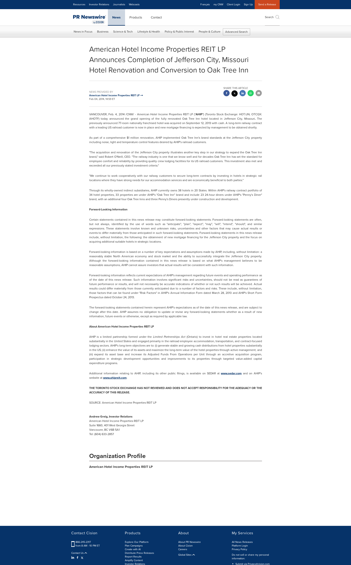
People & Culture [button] (209, 31)
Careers (182, 549)
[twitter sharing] (234, 94)
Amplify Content (134, 560)
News (116, 17)
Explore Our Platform (136, 542)
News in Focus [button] (83, 31)
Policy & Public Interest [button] (179, 31)
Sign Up (248, 4)
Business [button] (102, 31)
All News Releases (242, 542)
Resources (79, 4)
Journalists (119, 4)
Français (205, 4)
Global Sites (185, 555)
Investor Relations (99, 4)
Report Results (133, 557)
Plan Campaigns (134, 546)
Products (135, 17)
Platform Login (240, 546)
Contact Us (77, 553)
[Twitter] (82, 558)
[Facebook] (77, 558)
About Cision (185, 546)
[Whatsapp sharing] (251, 93)
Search (269, 17)
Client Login (233, 4)
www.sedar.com (231, 373)
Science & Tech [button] (123, 31)
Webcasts (134, 4)
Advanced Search (236, 32)
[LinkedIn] (73, 558)
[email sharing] (259, 93)
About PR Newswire (189, 542)
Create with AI (133, 549)
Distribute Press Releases (139, 553)
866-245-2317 (83, 542)
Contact (156, 17)
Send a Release (267, 4)
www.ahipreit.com (115, 378)
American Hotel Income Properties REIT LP (121, 466)
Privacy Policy (239, 549)
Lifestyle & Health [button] (148, 31)
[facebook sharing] (226, 93)
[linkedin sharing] (242, 93)
